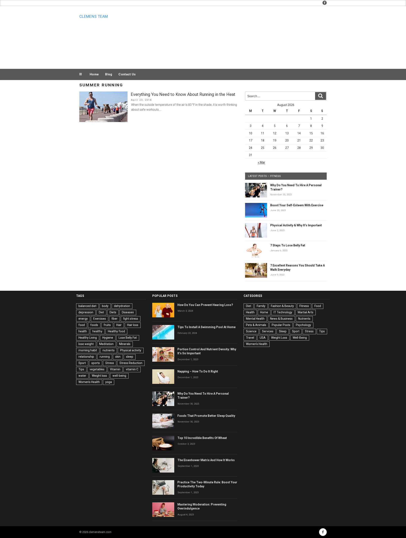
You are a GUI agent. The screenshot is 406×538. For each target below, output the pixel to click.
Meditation (106, 344)
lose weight (86, 344)
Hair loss (132, 325)
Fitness (304, 306)
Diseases (128, 312)
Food (317, 306)
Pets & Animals (256, 325)
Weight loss (99, 375)
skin (118, 356)
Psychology (303, 325)
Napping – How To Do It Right (197, 371)
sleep (129, 356)
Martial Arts (305, 312)
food (81, 325)
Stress (109, 363)
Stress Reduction (130, 363)
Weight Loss (279, 337)
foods (94, 325)
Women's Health (89, 382)
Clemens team (93, 16)
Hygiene (107, 337)
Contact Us (127, 74)
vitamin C (132, 369)
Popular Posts (281, 325)
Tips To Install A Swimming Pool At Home (206, 327)
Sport (82, 363)
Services (267, 331)
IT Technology (283, 312)
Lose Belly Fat (128, 337)
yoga (108, 382)
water (82, 375)
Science (251, 331)
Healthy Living (87, 337)
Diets (113, 312)
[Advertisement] (245, 36)
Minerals (124, 344)
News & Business (281, 318)
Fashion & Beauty (282, 306)
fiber (114, 318)
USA (263, 337)
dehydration (122, 306)
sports (95, 363)
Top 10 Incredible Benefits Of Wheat (202, 438)
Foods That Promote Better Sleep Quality (206, 415)
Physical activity (130, 350)
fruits (107, 325)
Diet (101, 312)
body (105, 306)
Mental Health (255, 318)
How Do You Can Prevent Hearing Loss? (205, 305)
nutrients (109, 350)
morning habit (87, 350)
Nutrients (304, 318)
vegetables (97, 369)
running (105, 356)
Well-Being (300, 337)
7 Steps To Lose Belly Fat (287, 245)
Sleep (283, 331)
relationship (86, 356)
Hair (119, 325)
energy (83, 318)
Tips (81, 369)
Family (261, 306)
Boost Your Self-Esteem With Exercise (296, 205)
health (82, 331)
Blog (108, 74)
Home (94, 74)
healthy (97, 331)
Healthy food (116, 331)
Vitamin (115, 369)
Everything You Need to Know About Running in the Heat (183, 94)
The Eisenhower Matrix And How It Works (206, 460)
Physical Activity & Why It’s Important (296, 225)
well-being (119, 375)
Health (250, 312)
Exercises (99, 318)
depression (85, 312)
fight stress (130, 318)
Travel (250, 337)
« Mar (261, 162)
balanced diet (87, 306)
